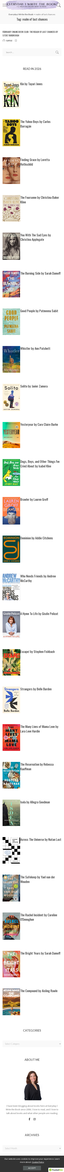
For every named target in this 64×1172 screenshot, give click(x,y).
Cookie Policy (38, 1162)
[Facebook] (29, 1119)
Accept (32, 1168)
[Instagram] (34, 1119)
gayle (9, 40)
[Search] (58, 5)
